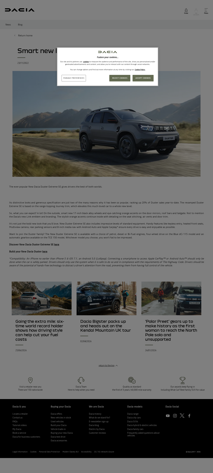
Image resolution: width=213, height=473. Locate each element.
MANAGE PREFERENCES (73, 78)
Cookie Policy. (140, 69)
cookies (86, 61)
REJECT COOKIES (119, 78)
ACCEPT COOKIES (143, 78)
